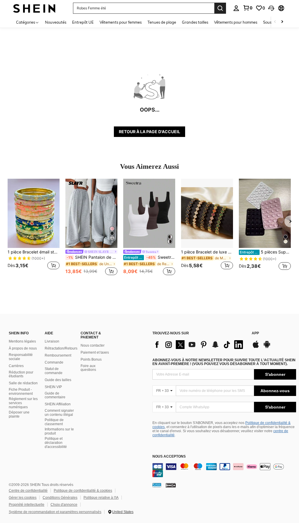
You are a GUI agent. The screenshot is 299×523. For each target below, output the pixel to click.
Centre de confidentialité (28, 491)
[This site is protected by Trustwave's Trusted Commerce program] (156, 485)
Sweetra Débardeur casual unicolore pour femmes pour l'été (149, 257)
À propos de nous (23, 348)
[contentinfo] (224, 470)
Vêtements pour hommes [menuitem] (235, 22)
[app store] (256, 347)
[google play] (267, 347)
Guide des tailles (58, 380)
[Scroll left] (275, 22)
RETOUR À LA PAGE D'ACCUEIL (149, 131)
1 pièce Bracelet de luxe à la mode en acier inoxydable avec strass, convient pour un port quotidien (207, 252)
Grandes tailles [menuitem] (195, 22)
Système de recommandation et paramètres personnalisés (55, 512)
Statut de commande (53, 371)
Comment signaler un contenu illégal (59, 413)
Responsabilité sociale (21, 357)
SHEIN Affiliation (58, 404)
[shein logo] (34, 8)
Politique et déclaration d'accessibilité (56, 443)
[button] (271, 8)
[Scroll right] (282, 22)
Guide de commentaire (55, 395)
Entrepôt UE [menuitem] (83, 22)
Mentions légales (22, 341)
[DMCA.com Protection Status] (171, 485)
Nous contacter (93, 345)
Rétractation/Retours (61, 348)
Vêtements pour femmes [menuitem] (121, 22)
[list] (199, 344)
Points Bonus (91, 359)
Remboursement (58, 355)
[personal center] (236, 8)
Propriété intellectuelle (26, 505)
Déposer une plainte (19, 414)
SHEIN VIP (53, 387)
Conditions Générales (60, 498)
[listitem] (34, 228)
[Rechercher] (220, 8)
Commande (54, 362)
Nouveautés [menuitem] (55, 22)
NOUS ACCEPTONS (169, 456)
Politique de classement (54, 422)
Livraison (52, 341)
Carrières (16, 366)
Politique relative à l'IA (101, 498)
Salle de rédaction (23, 383)
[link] (248, 7)
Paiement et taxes (95, 352)
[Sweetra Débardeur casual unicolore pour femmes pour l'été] (149, 213)
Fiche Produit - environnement (21, 392)
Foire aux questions (88, 368)
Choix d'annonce (64, 505)
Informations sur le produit (59, 431)
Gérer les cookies (22, 498)
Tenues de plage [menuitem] (161, 22)
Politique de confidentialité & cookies (83, 491)
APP (255, 333)
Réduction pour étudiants (21, 374)
